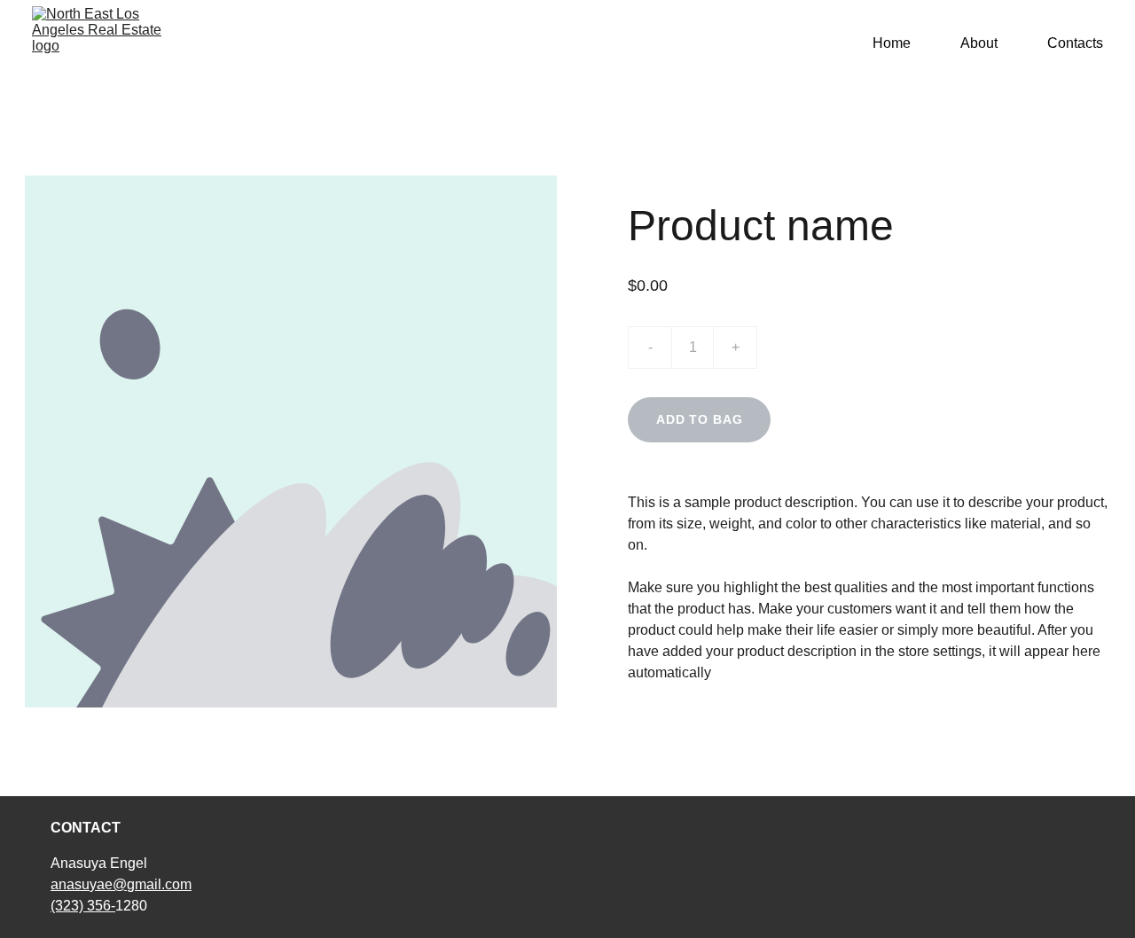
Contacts (1075, 43)
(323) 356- (83, 905)
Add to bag (699, 419)
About (979, 43)
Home (892, 43)
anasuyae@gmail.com (121, 884)
